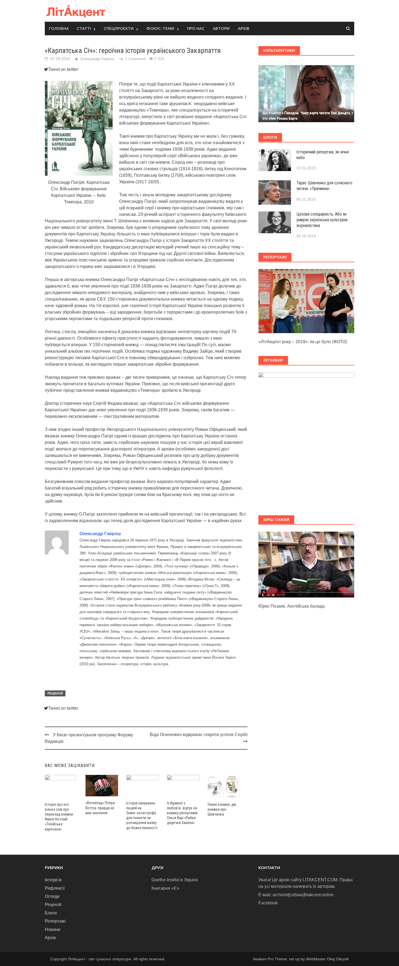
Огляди (52, 896)
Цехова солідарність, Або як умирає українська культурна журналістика (321, 219)
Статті (84, 28)
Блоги (51, 913)
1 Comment (135, 58)
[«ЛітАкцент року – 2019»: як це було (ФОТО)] (306, 300)
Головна (59, 28)
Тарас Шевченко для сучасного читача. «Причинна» (324, 185)
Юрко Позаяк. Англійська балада (291, 606)
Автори (221, 28)
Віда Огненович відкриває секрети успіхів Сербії (199, 734)
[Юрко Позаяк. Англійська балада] (306, 564)
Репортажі (55, 921)
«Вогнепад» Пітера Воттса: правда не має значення (100, 808)
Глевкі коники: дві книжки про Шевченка (222, 809)
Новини (52, 929)
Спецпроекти (119, 28)
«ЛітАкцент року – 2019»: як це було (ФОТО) (302, 341)
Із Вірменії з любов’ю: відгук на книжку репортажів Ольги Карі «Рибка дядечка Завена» (182, 813)
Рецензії (55, 693)
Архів (243, 28)
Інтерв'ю (53, 879)
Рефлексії (55, 888)
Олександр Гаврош (97, 58)
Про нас (196, 28)
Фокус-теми (160, 28)
